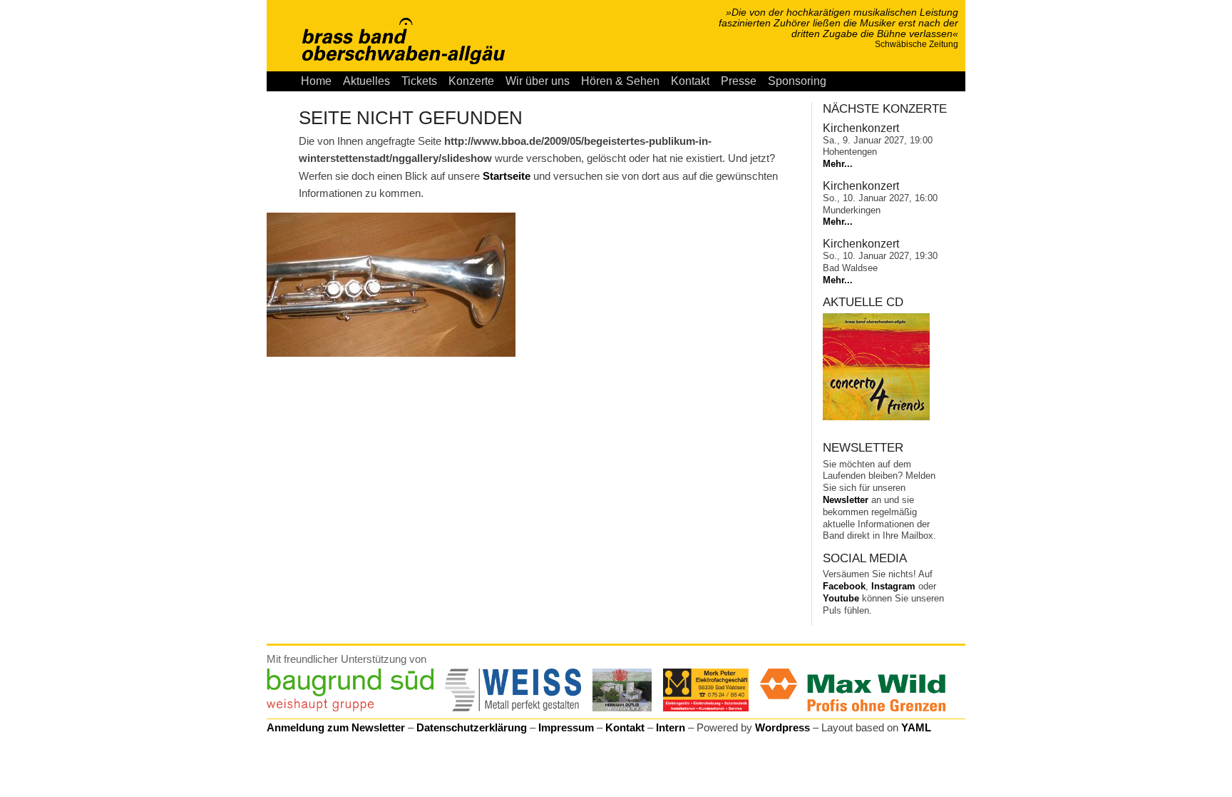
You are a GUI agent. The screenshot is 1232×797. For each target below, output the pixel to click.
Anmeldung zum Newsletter (336, 727)
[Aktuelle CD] (876, 417)
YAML (916, 727)
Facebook (844, 586)
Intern (670, 727)
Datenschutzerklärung (471, 727)
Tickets (419, 81)
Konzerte (471, 81)
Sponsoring (797, 81)
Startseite (506, 176)
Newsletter (845, 499)
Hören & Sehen (620, 81)
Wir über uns (537, 81)
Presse (738, 81)
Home (316, 81)
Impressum (566, 727)
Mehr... (838, 163)
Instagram (893, 586)
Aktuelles (366, 81)
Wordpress (782, 727)
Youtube (841, 598)
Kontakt (690, 81)
